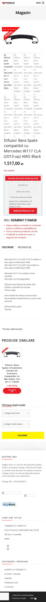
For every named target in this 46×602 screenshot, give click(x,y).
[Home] (7, 3)
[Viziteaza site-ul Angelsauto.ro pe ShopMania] (9, 504)
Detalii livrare (12, 534)
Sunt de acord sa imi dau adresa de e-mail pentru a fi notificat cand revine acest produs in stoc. (20, 202)
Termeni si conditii (15, 525)
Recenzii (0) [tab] (24, 247)
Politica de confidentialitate (21, 530)
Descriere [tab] (8, 247)
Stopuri (9, 587)
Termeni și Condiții (19, 598)
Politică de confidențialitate (23, 595)
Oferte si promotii (15, 569)
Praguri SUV (11, 582)
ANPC (7, 538)
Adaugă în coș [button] (12, 391)
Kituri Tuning (12, 574)
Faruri (8, 578)
